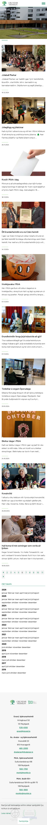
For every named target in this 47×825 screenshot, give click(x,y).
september (7, 602)
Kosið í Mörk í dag (10, 179)
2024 (4, 605)
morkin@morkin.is (23, 793)
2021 (4, 634)
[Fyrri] (3, 572)
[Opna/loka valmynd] (43, 3)
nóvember (23, 602)
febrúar (11, 593)
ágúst (36, 593)
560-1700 (23, 769)
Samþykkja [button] (23, 821)
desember (32, 602)
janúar (5, 593)
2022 (4, 625)
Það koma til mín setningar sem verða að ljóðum (21, 546)
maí (25, 593)
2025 (4, 596)
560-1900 (23, 789)
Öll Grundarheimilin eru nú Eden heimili (20, 231)
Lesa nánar (6, 813)
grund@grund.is (23, 731)
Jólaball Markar (9, 75)
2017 (4, 663)
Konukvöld (7, 493)
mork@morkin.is (24, 772)
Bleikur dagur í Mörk (11, 441)
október (15, 602)
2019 (4, 650)
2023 (4, 615)
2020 (4, 644)
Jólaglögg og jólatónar (13, 127)
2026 (4, 589)
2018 (4, 656)
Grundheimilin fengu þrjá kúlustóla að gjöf (22, 336)
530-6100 (23, 727)
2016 (4, 669)
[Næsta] (3, 576)
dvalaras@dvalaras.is (23, 752)
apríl (22, 593)
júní (29, 593)
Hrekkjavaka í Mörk (11, 284)
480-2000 (23, 748)
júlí (32, 593)
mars (17, 593)
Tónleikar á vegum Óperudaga (16, 388)
